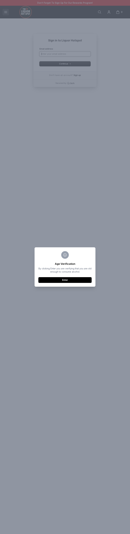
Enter (65, 280)
